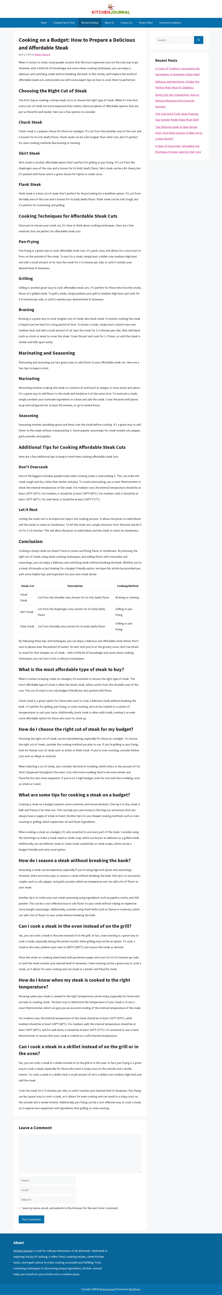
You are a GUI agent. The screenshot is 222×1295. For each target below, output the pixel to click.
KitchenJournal (22, 1251)
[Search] (198, 40)
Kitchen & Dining (89, 22)
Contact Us (126, 22)
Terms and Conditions (170, 22)
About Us (109, 22)
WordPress (134, 1289)
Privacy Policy (146, 22)
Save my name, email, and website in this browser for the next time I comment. (70, 1208)
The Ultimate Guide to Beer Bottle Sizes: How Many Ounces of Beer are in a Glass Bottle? (178, 133)
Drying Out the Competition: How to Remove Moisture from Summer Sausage (177, 100)
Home (44, 22)
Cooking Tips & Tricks (64, 22)
